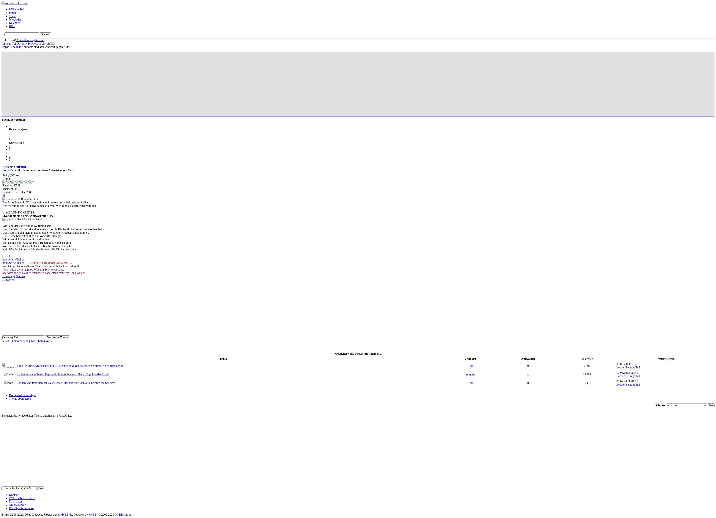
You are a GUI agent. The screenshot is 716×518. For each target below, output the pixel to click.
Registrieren (36, 40)
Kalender (14, 22)
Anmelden (22, 40)
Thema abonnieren (20, 398)
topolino (470, 374)
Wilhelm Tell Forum (13, 43)
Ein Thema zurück (17, 341)
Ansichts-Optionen (14, 166)
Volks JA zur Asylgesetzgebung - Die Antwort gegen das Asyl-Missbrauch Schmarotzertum (70, 365)
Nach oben (15, 501)
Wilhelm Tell (16, 9)
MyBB (93, 514)
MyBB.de (66, 514)
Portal (12, 12)
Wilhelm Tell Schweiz (22, 498)
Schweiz (33, 43)
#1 (3, 195)
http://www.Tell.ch (13, 259)
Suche (12, 16)
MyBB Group (123, 514)
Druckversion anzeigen (22, 395)
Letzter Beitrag (625, 367)
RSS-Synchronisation (21, 508)
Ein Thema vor (40, 341)
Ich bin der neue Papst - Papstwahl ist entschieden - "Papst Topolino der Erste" (63, 374)
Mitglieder (15, 19)
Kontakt (13, 494)
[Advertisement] (114, 83)
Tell (470, 365)
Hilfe (12, 26)
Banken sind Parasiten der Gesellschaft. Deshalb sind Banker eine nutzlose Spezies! (66, 382)
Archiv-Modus (17, 504)
